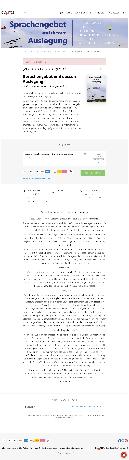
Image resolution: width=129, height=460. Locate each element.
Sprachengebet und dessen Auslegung (52, 51)
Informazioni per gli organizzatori (70, 448)
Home (25, 51)
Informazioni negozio (10, 448)
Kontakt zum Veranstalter (97, 406)
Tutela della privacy (30, 448)
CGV (20, 448)
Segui (72, 406)
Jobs (55, 448)
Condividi (103, 69)
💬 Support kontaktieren (65, 453)
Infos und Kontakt (91, 197)
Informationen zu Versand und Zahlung (36, 179)
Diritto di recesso (45, 448)
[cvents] (8, 12)
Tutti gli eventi (81, 406)
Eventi (33, 51)
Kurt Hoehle (29, 406)
